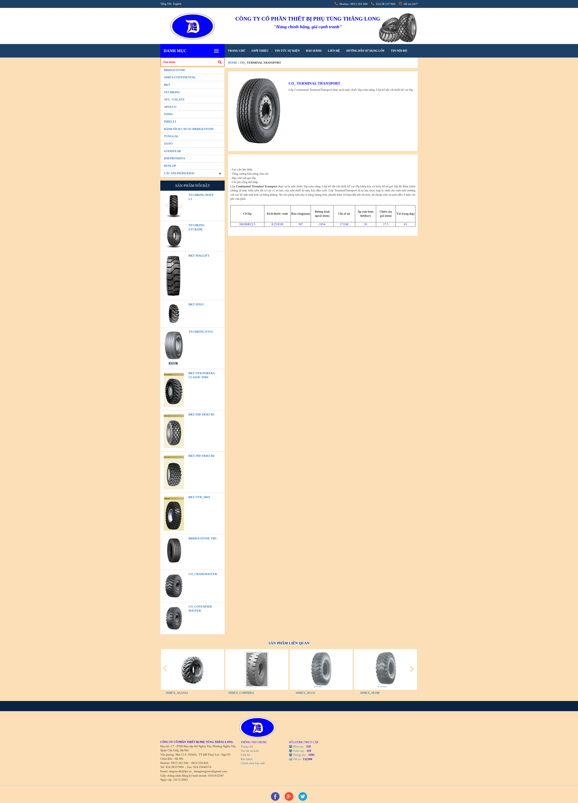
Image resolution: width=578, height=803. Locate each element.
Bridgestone (174, 70)
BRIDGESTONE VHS (203, 538)
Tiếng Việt (165, 3)
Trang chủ (236, 50)
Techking (172, 92)
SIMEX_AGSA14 (177, 692)
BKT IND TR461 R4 (201, 455)
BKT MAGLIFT (199, 255)
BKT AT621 (196, 304)
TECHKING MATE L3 (201, 197)
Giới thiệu (260, 50)
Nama (168, 114)
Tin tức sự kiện (287, 50)
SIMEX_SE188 (370, 692)
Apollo (170, 107)
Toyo (168, 143)
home (232, 62)
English (177, 3)
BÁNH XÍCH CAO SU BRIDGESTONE (189, 129)
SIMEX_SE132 (305, 692)
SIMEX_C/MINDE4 (241, 692)
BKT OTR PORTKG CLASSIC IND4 (202, 375)
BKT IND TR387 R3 (201, 414)
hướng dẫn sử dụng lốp (365, 50)
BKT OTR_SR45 (199, 497)
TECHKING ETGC (201, 331)
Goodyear (172, 151)
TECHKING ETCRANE (197, 227)
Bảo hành (314, 50)
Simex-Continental (180, 77)
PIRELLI (170, 121)
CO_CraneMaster (203, 574)
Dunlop (170, 165)
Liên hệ (334, 50)
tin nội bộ (399, 50)
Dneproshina (174, 158)
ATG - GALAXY (174, 99)
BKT (167, 84)
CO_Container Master (200, 609)
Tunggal (171, 136)
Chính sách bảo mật (253, 763)
